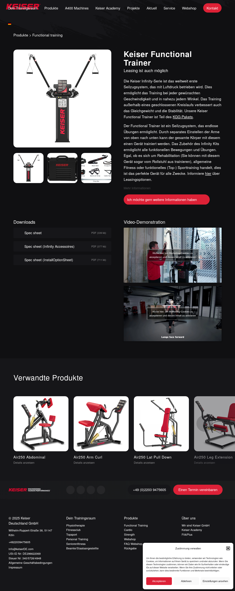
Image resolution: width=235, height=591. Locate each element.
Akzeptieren (159, 581)
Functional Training (136, 525)
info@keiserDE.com (21, 549)
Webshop (130, 539)
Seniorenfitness (76, 544)
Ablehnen (186, 581)
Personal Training (77, 539)
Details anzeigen (23, 462)
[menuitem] (23, 7)
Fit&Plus (187, 534)
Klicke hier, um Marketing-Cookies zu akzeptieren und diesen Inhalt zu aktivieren (172, 255)
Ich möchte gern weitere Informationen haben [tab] (162, 199)
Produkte (20, 35)
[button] (228, 548)
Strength (129, 534)
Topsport (71, 534)
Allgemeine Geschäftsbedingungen (30, 563)
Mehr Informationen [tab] (137, 188)
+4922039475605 (19, 542)
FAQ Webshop (133, 544)
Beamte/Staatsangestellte (82, 548)
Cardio (128, 530)
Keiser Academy (192, 530)
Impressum (15, 567)
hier (208, 173)
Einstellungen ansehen (215, 581)
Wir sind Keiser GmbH (196, 525)
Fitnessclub (73, 530)
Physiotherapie (75, 525)
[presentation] (204, 423)
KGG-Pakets (183, 116)
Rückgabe (130, 548)
